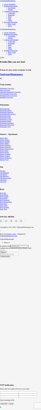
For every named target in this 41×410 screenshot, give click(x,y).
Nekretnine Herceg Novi (8, 114)
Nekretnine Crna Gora (7, 88)
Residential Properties (11, 6)
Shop (9, 18)
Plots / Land (12, 24)
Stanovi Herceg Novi (6, 149)
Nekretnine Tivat (5, 127)
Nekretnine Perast (5, 121)
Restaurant (11, 15)
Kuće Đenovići (5, 200)
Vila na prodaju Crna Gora (8, 94)
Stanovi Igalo (4, 151)
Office (10, 20)
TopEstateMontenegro (11, 74)
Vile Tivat (3, 182)
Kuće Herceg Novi (6, 202)
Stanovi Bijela (4, 143)
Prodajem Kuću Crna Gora (8, 96)
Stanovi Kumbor (5, 154)
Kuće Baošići (4, 197)
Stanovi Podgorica (6, 158)
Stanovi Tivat (4, 160)
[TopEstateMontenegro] (8, 1)
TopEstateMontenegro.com (8, 236)
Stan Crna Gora (5, 90)
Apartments (11, 8)
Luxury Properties (9, 4)
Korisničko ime (5, 246)
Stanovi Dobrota (5, 145)
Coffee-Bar (11, 13)
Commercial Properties (11, 11)
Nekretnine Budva (6, 110)
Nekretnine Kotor (5, 118)
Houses (10, 9)
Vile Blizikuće (4, 173)
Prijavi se (3, 252)
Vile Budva (3, 174)
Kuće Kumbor (4, 207)
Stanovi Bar (3, 138)
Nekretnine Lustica (6, 119)
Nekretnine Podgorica (7, 123)
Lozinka (2, 248)
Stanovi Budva (4, 140)
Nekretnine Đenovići (6, 112)
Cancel (11, 404)
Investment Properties (11, 22)
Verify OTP (4, 404)
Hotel (9, 17)
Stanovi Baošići (5, 142)
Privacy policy (11, 234)
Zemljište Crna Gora (6, 97)
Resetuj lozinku (5, 256)
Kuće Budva (4, 195)
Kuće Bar (3, 193)
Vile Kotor (3, 180)
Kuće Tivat (3, 209)
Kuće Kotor (3, 205)
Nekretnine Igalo (5, 116)
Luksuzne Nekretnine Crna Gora (10, 92)
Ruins (10, 26)
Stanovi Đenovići (5, 147)
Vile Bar (2, 171)
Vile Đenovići (4, 176)
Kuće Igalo (3, 204)
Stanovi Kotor (4, 152)
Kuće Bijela (3, 198)
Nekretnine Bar (5, 109)
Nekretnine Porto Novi (7, 125)
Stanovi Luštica (5, 156)
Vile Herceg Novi (5, 178)
